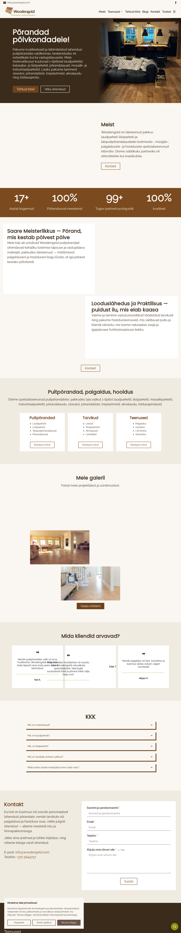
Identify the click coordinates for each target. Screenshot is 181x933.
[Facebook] (176, 3)
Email (91, 821)
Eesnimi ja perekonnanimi (103, 807)
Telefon (92, 835)
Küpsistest (19, 922)
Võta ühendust (55, 89)
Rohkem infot (42, 444)
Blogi (145, 11)
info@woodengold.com (16, 2)
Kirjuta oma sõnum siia (106, 849)
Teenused (114, 11)
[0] (59, 511)
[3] (121, 547)
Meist (102, 11)
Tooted (166, 11)
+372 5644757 (26, 857)
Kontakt (155, 11)
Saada (128, 881)
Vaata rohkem (90, 606)
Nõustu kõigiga (68, 922)
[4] (90, 583)
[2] (59, 547)
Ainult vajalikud (44, 922)
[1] (121, 511)
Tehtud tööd (132, 11)
